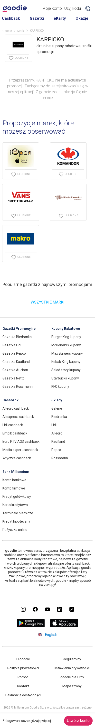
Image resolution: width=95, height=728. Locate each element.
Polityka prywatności (23, 668)
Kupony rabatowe (65, 329)
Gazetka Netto (13, 378)
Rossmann (59, 458)
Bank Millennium (15, 472)
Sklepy (56, 400)
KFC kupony (60, 386)
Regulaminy (72, 659)
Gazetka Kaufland (16, 362)
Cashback (11, 18)
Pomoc (23, 677)
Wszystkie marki (48, 302)
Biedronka (59, 417)
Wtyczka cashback (16, 458)
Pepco (56, 450)
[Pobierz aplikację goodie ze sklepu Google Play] (31, 625)
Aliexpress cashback (18, 417)
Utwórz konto (78, 720)
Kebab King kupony (65, 362)
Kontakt (23, 686)
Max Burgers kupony (67, 353)
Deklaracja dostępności (23, 695)
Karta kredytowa (15, 505)
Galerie (56, 408)
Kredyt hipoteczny (16, 521)
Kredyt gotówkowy (16, 496)
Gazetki (37, 18)
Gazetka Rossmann (17, 386)
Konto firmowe (13, 488)
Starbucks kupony (65, 378)
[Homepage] (14, 8)
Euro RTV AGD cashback (20, 441)
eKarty (60, 18)
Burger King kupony (66, 337)
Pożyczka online (14, 530)
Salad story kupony (66, 370)
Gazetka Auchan (15, 370)
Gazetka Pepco (14, 353)
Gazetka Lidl (11, 345)
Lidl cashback (12, 425)
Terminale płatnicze (17, 513)
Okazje (82, 18)
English (51, 634)
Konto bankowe (14, 480)
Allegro (56, 433)
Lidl (54, 425)
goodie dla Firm (72, 677)
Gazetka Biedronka (17, 337)
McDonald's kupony (66, 345)
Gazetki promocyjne (19, 329)
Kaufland (58, 441)
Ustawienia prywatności (72, 668)
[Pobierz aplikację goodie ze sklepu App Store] (64, 625)
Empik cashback (14, 433)
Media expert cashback (20, 450)
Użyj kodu (72, 8)
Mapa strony (72, 686)
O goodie (23, 659)
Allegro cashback (15, 408)
